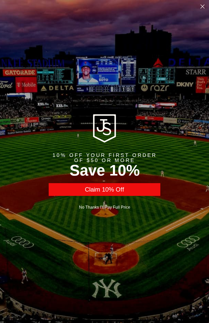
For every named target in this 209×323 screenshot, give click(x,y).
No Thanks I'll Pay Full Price (104, 207)
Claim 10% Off (104, 189)
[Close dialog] (202, 6)
